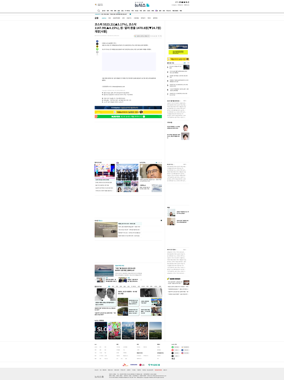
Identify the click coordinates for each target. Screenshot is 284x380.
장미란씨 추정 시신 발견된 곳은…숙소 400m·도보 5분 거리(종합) (133, 311)
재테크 (149, 18)
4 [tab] (161, 162)
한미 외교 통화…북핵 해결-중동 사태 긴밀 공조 (111, 281)
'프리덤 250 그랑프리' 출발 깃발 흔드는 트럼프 (105, 190)
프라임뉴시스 (180, 5)
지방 (141, 11)
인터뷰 (117, 352)
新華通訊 (159, 350)
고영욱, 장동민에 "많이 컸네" (145, 302)
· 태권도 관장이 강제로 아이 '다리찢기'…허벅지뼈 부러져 (178, 286)
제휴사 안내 (110, 370)
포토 (164, 11)
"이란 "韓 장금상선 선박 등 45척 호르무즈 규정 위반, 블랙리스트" (125, 269)
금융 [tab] (185, 62)
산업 (122, 11)
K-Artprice (174, 5)
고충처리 (128, 370)
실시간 (103, 11)
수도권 (136, 11)
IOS (158, 358)
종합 (109, 286)
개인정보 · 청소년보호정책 (147, 370)
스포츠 (148, 11)
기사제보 (134, 370)
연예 (153, 11)
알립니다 (165, 370)
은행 (123, 18)
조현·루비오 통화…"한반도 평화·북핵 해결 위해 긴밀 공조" (111, 14)
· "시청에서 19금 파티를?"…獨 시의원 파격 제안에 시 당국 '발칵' (178, 294)
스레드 (176, 356)
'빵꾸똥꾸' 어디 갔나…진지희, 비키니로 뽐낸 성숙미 (129, 233)
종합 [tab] (188, 62)
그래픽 (138, 350)
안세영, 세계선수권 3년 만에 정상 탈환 (103, 182)
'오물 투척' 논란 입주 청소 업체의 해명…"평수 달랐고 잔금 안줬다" (105, 313)
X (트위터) (176, 353)
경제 (115, 11)
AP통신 (158, 347)
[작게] (159, 36)
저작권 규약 (123, 370)
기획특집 (124, 352)
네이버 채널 (176, 347)
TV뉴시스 (168, 11)
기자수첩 (169, 122)
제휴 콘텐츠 (175, 11)
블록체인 (155, 18)
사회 (132, 11)
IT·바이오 (127, 11)
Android (158, 355)
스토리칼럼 (125, 347)
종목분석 (143, 18)
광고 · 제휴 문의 (103, 370)
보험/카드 (129, 18)
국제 (111, 11)
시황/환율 (136, 18)
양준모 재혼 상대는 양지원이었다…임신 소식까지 (105, 303)
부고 (121, 358)
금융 (119, 11)
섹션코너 (118, 355)
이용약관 (139, 370)
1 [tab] (156, 162)
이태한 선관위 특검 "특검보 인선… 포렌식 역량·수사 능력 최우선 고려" (151, 180)
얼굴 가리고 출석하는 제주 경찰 (102, 185)
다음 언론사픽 (186, 347)
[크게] (161, 36)
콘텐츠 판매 (116, 370)
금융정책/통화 (116, 18)
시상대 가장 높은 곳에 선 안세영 (102, 179)
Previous (95, 280)
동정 (126, 358)
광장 (160, 11)
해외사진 (145, 347)
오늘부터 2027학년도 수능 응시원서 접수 (104, 188)
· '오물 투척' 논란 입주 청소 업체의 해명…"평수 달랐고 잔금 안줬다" (178, 291)
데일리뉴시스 (125, 355)
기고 (124, 350)
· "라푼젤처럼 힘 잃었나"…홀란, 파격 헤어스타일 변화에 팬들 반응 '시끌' (178, 289)
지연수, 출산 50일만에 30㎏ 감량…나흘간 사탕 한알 (129, 227)
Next (141, 280)
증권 (109, 18)
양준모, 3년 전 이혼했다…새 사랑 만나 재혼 (127, 293)
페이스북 (186, 350)
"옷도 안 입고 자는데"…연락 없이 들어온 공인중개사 (129, 230)
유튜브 (176, 350)
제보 (181, 11)
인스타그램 (186, 353)
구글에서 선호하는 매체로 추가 (142, 36)
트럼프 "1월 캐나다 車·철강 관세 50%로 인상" (133, 281)
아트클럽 (118, 350)
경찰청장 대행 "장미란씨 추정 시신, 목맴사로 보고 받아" (105, 309)
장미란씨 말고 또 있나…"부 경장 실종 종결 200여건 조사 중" (133, 302)
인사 (117, 358)
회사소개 (96, 370)
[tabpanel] (151, 173)
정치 (108, 11)
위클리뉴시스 (186, 5)
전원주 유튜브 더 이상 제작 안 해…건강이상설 (128, 236)
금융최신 (104, 18)
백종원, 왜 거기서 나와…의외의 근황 (126, 223)
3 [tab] (159, 162)
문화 (144, 11)
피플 (168, 207)
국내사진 (138, 347)
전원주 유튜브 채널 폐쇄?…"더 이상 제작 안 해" (145, 311)
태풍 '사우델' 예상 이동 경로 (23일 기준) (145, 188)
